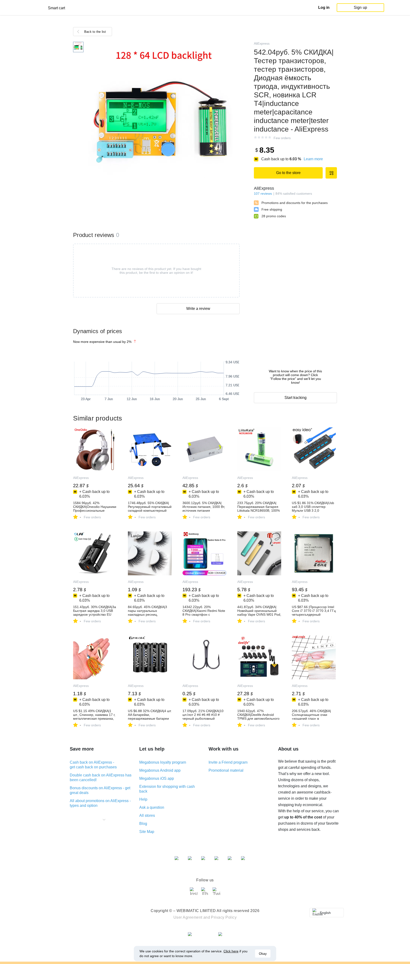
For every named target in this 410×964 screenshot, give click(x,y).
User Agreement (187, 917)
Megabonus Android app (160, 770)
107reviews (263, 193)
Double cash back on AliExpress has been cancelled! (100, 777)
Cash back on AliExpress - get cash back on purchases (93, 764)
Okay (263, 953)
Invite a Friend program (228, 762)
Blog (143, 824)
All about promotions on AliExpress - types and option (100, 803)
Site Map (146, 832)
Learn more (313, 159)
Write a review (198, 309)
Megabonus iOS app (156, 778)
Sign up (360, 7)
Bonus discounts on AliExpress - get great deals (100, 790)
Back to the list (95, 31)
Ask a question (151, 807)
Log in (324, 7)
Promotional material (226, 770)
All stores (147, 815)
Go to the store (288, 173)
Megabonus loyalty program (162, 762)
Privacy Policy (224, 917)
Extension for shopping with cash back (167, 788)
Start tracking (295, 398)
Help (143, 799)
